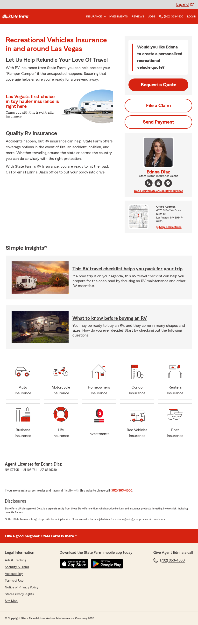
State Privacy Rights (19, 594)
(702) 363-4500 (173, 16)
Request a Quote (158, 84)
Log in (191, 16)
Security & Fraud (17, 567)
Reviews (138, 16)
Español (182, 4)
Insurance (94, 16)
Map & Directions (170, 227)
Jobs (151, 16)
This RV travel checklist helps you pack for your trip (127, 268)
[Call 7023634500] (149, 183)
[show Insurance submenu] (104, 16)
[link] (15, 16)
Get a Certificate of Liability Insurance (158, 190)
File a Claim (158, 105)
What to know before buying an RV (109, 318)
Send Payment (158, 122)
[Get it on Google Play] (107, 564)
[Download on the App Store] (74, 564)
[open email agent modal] (158, 183)
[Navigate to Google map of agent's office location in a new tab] (168, 183)
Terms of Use (14, 580)
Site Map (11, 601)
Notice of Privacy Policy (21, 587)
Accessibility (14, 574)
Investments (118, 16)
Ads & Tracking (15, 560)
